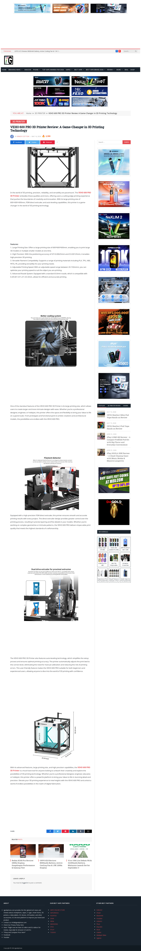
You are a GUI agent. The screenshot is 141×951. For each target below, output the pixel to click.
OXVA (52, 918)
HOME (4, 70)
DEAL (126, 70)
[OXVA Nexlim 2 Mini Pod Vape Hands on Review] (101, 414)
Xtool (98, 930)
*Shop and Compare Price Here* (14, 932)
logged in (25, 883)
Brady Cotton (23, 136)
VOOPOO (53, 916)
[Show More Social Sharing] (57, 142)
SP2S (52, 927)
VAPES (68, 70)
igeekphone (18, 948)
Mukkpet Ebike (101, 935)
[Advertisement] (70, 31)
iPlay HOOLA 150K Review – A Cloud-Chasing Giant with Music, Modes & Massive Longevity (118, 457)
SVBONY (99, 910)
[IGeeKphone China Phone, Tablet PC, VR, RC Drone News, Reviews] (8, 60)
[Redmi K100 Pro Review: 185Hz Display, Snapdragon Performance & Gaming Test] (23, 851)
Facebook (7, 935)
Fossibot (99, 918)
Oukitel (99, 932)
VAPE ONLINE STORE (57, 910)
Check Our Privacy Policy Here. (14, 925)
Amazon (27, 70)
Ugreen (99, 938)
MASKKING (54, 924)
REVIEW (110, 70)
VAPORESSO (54, 913)
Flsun (98, 924)
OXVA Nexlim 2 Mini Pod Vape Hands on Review (118, 416)
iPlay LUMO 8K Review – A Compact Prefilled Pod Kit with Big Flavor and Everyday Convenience (118, 441)
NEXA (52, 921)
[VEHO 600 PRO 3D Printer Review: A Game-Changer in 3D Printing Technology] (51, 167)
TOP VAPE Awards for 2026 (53, 70)
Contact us (7, 922)
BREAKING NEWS (14, 70)
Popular (102, 406)
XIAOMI (125, 406)
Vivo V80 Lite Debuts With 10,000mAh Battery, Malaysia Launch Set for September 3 (80, 864)
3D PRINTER (18, 121)
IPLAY (52, 930)
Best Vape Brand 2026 (94, 70)
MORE (118, 70)
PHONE (35, 70)
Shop (132, 70)
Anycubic (99, 927)
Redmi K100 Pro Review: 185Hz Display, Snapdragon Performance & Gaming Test (23, 864)
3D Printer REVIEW (114, 406)
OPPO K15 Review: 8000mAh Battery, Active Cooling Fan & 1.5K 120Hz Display (38, 51)
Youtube (6, 937)
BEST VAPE (78, 70)
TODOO (53, 932)
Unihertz (99, 921)
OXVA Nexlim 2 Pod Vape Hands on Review (118, 427)
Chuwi (99, 913)
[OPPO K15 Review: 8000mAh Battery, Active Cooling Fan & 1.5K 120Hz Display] (51, 851)
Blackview (100, 916)
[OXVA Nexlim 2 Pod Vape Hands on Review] (101, 425)
